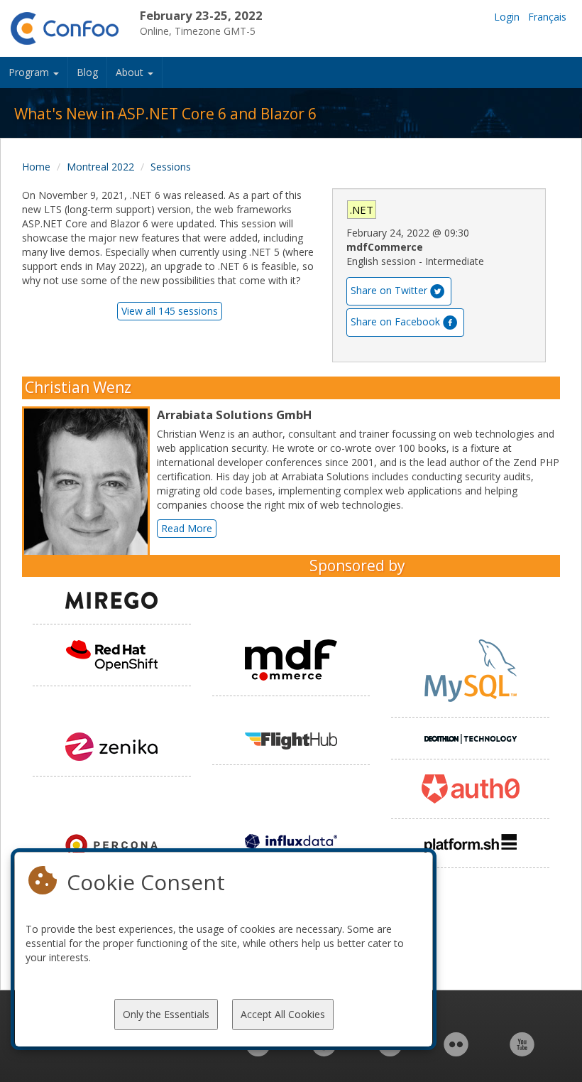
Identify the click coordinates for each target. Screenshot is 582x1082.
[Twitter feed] (390, 1051)
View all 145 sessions (169, 311)
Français (547, 16)
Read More (186, 528)
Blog (87, 72)
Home (36, 166)
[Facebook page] (324, 1051)
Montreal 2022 (100, 166)
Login (507, 16)
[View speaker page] (89, 486)
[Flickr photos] (456, 1051)
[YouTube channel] (522, 1051)
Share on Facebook (395, 321)
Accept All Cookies (283, 1014)
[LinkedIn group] (258, 1051)
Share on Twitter (389, 290)
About (131, 72)
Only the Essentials (166, 1014)
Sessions (170, 166)
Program (30, 72)
